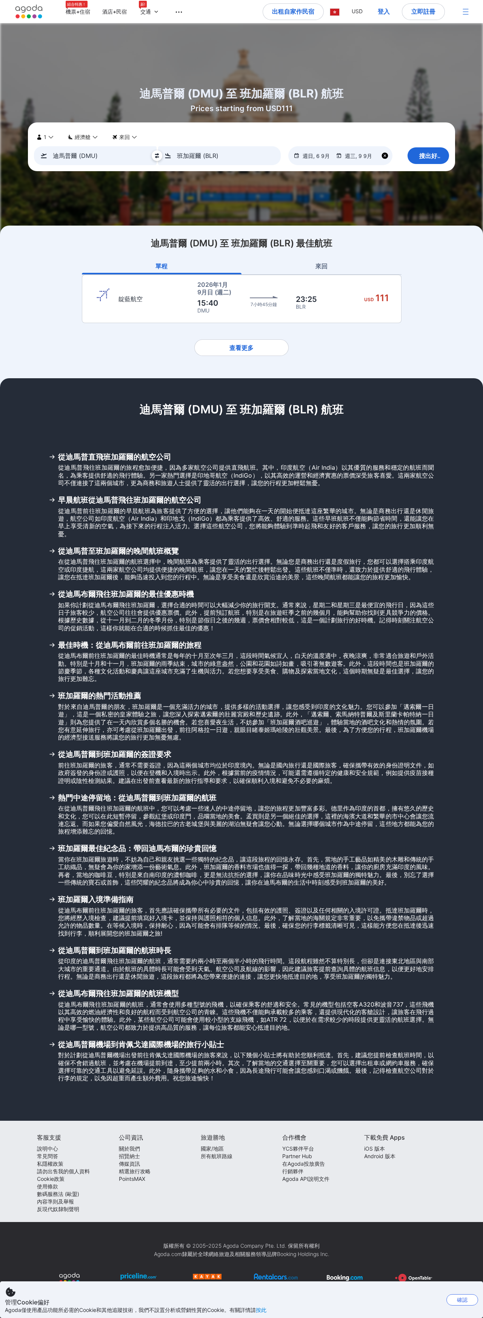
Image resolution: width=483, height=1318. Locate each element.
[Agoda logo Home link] (29, 12)
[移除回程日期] (385, 156)
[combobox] (97, 155)
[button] (174, 11)
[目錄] (465, 11)
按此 (261, 1310)
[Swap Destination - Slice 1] (157, 155)
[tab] (162, 266)
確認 (462, 1299)
